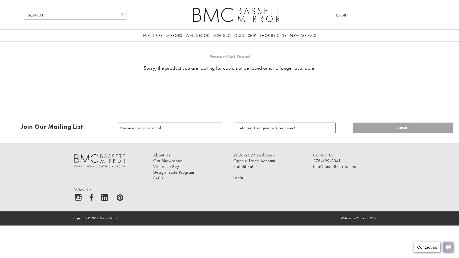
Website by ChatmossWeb (358, 218)
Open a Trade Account (254, 160)
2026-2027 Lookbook (254, 155)
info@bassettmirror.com (334, 166)
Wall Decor (197, 35)
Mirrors (174, 35)
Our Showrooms (168, 160)
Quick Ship (245, 35)
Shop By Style (273, 35)
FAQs (158, 178)
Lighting (222, 35)
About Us (161, 155)
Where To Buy (166, 166)
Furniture (153, 35)
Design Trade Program (173, 172)
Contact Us (323, 155)
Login (342, 15)
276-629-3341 (327, 160)
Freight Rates (245, 166)
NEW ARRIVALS (303, 35)
